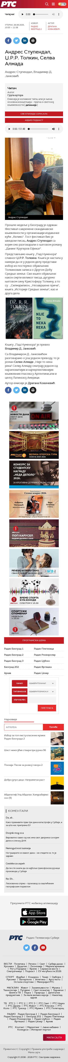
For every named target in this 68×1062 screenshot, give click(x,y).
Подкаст (30, 971)
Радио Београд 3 (13, 660)
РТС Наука (58, 1003)
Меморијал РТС (45, 981)
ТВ (5, 1003)
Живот (24, 987)
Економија (36, 966)
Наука (27, 992)
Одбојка (56, 976)
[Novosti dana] (34, 415)
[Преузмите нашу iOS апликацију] (34, 912)
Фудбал (20, 976)
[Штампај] (33, 40)
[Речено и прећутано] (34, 563)
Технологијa (10, 990)
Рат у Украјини (18, 968)
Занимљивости (40, 987)
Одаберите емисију (38, 691)
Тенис (45, 976)
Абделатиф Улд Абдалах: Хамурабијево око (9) (26, 796)
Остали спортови (24, 981)
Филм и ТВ (15, 992)
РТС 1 (12, 1003)
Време (33, 968)
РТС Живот (30, 1005)
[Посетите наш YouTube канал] (43, 947)
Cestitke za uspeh (15, 863)
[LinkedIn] (24, 40)
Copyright (24, 1049)
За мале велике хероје (36, 995)
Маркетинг (33, 1027)
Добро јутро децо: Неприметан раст (24, 779)
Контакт (19, 1027)
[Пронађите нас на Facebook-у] (35, 947)
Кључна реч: (20, 700)
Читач (12, 88)
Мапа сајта (54, 1037)
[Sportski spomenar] (34, 622)
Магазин (13, 987)
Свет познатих (42, 990)
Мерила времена (55, 966)
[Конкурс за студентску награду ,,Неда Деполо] (34, 474)
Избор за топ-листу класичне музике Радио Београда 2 (24, 737)
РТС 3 (32, 1003)
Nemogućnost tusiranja (18, 848)
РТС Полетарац (55, 1008)
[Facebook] (8, 40)
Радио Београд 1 (13, 648)
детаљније (31, 105)
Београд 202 (11, 666)
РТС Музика (36, 1008)
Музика (56, 987)
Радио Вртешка (43, 666)
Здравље (58, 990)
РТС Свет (44, 1003)
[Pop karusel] (26, 533)
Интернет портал (41, 1029)
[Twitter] (16, 40)
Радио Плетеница (44, 648)
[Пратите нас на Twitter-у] (26, 947)
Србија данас (55, 963)
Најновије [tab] (10, 719)
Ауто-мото (54, 979)
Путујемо (25, 990)
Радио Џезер (41, 673)
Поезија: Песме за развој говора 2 (23, 764)
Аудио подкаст (34, 120)
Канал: (20, 683)
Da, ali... (10, 817)
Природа (39, 992)
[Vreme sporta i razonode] (34, 592)
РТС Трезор (19, 1008)
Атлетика (40, 979)
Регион (32, 963)
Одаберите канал (37, 683)
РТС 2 (22, 1003)
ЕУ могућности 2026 (49, 971)
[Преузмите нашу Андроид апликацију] (34, 921)
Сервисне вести (49, 968)
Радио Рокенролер (45, 654)
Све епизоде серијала (34, 113)
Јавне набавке (50, 1027)
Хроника (9, 966)
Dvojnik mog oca (15, 832)
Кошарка (33, 976)
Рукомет (11, 979)
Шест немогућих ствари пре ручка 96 (25, 750)
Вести (8, 963)
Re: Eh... (10, 878)
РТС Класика (47, 1005)
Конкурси (22, 1029)
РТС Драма (14, 1005)
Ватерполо (25, 979)
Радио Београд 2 (13, 654)
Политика (19, 963)
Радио (11, 1013)
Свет (42, 963)
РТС (10, 1027)
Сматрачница (14, 971)
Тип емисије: (19, 691)
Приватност (10, 1049)
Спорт (10, 976)
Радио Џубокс (42, 660)
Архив (7, 673)
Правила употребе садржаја (47, 1049)
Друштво (22, 966)
